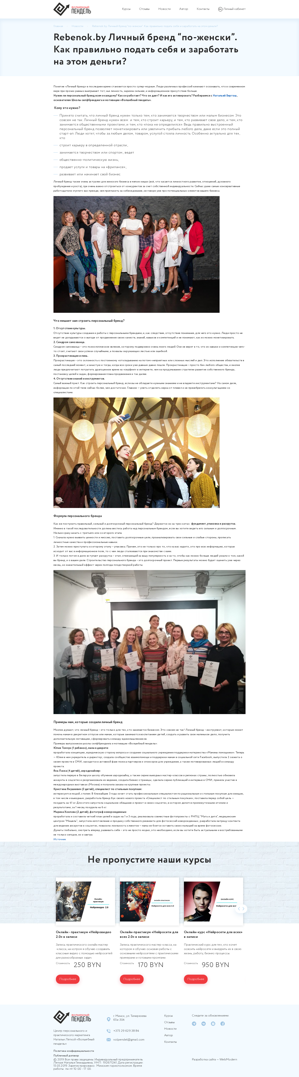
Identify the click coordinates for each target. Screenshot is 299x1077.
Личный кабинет (234, 9)
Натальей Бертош (225, 96)
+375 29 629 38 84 (126, 1031)
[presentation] (239, 908)
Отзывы (144, 9)
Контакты (203, 9)
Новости (164, 9)
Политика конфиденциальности (73, 1051)
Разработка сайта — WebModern (214, 1059)
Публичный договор (66, 1056)
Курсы (126, 9)
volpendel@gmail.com (128, 1040)
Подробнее (67, 979)
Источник (59, 839)
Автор (183, 9)
